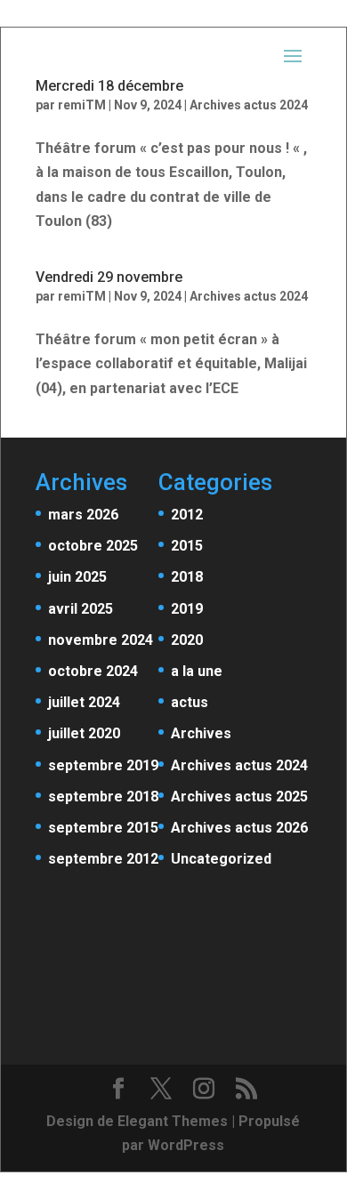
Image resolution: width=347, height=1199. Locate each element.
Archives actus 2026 (239, 827)
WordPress (186, 1145)
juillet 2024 (84, 702)
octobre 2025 (93, 545)
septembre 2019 (103, 765)
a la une (196, 671)
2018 (187, 576)
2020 (187, 640)
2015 (187, 545)
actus (189, 702)
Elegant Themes (172, 1121)
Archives (201, 733)
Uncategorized (221, 858)
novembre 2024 (100, 640)
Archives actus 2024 (249, 296)
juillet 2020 (84, 733)
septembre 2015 (103, 827)
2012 (187, 514)
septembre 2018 (103, 796)
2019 (187, 608)
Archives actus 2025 (239, 796)
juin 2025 (77, 576)
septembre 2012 (103, 858)
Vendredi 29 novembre (109, 277)
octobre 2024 (93, 671)
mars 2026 (83, 514)
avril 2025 (80, 608)
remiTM (82, 296)
